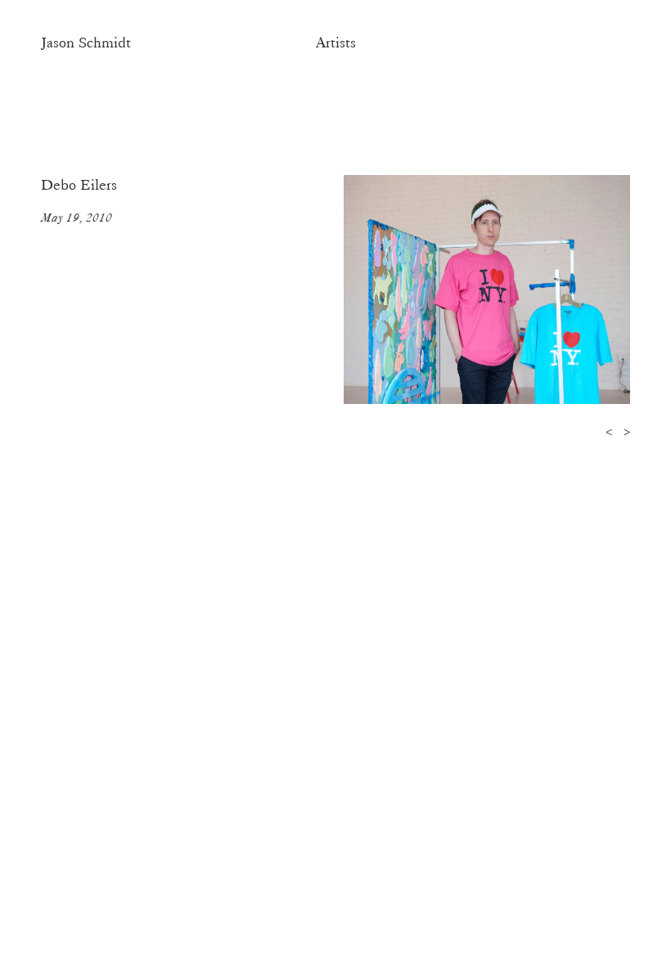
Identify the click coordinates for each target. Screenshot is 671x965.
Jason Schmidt (86, 43)
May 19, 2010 (76, 217)
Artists (336, 43)
